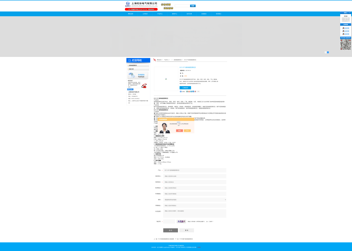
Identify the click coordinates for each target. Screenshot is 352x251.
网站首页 (130, 14)
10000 (185, 76)
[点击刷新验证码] (181, 221)
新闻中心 (174, 14)
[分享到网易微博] (195, 91)
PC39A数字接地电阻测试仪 (186, 239)
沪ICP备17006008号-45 (181, 247)
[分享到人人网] (193, 91)
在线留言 (204, 14)
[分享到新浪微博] (189, 91)
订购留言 (185, 88)
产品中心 (160, 14)
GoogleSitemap (166, 247)
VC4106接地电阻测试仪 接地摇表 (166, 239)
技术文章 (189, 14)
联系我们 (218, 14)
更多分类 (131, 69)
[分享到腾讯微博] (191, 91)
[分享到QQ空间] (187, 91)
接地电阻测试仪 (133, 65)
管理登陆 (189, 247)
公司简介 (145, 14)
